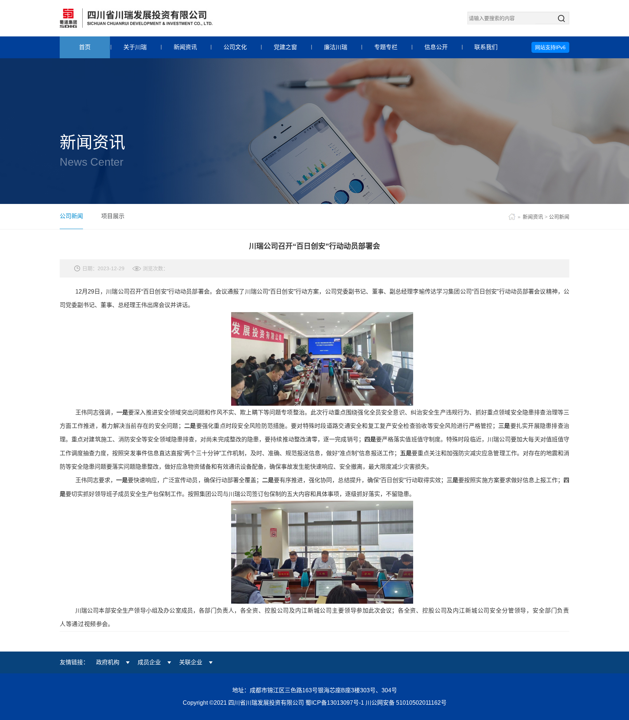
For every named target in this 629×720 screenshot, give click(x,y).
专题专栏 (385, 47)
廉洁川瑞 (335, 47)
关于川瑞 (135, 47)
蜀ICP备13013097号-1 (335, 703)
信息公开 (436, 47)
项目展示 (112, 216)
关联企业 (190, 662)
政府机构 (107, 662)
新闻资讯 (185, 47)
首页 (85, 47)
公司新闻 (71, 216)
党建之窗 (285, 47)
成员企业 (149, 662)
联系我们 (486, 47)
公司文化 (235, 47)
